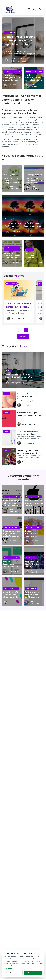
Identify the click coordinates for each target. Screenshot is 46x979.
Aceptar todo (33, 973)
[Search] (34, 9)
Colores (30, 250)
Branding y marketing (34, 175)
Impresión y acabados (12, 71)
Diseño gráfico (10, 32)
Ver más (23, 337)
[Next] (26, 330)
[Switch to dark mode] (40, 9)
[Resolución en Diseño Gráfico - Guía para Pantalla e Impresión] (23, 216)
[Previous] (20, 330)
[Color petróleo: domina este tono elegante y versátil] (23, 370)
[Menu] (28, 9)
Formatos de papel (11, 588)
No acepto (13, 973)
